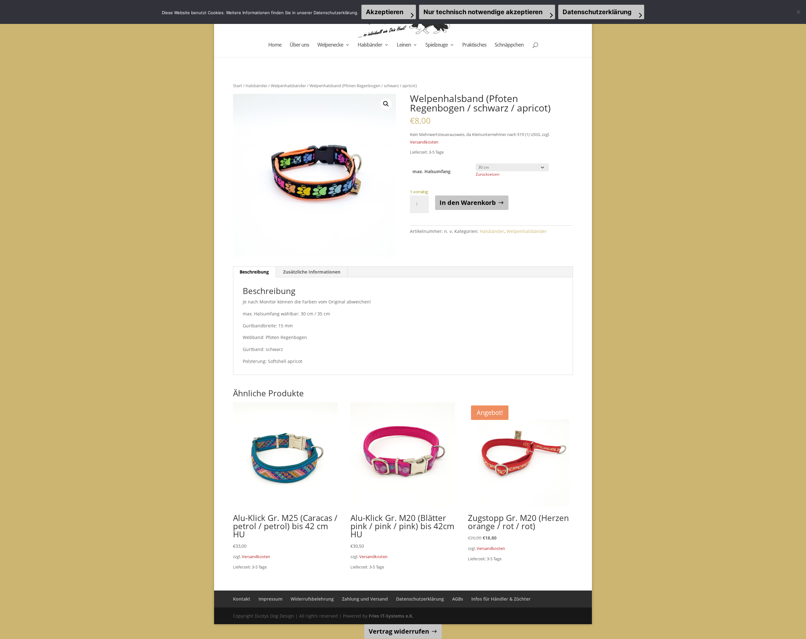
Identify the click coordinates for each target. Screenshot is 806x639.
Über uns (299, 45)
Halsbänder (370, 45)
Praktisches (474, 45)
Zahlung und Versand (365, 599)
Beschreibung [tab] (254, 272)
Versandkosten (424, 142)
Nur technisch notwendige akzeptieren (482, 12)
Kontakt (241, 599)
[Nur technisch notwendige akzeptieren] (798, 12)
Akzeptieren (384, 12)
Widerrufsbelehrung (312, 599)
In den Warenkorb (468, 202)
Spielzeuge (436, 45)
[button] (386, 104)
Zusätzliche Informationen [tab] (311, 272)
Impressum (270, 599)
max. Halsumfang (431, 171)
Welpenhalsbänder (288, 85)
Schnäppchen (509, 45)
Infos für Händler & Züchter (501, 599)
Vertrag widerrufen (399, 631)
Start (237, 85)
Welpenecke (330, 45)
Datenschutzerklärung (420, 599)
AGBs (457, 599)
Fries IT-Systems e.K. (391, 616)
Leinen (404, 45)
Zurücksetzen (487, 174)
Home (274, 45)
